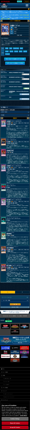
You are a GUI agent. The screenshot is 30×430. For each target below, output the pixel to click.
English (7, 51)
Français (16, 51)
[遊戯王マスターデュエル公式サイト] (15, 331)
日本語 (7, 48)
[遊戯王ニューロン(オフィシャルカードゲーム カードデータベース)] (4, 5)
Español (25, 51)
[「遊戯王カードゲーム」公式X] (15, 348)
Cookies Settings (14, 418)
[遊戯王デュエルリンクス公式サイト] (24, 326)
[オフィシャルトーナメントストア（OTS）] (15, 356)
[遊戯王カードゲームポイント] (15, 352)
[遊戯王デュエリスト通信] (5, 348)
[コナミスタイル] (24, 356)
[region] (15, 415)
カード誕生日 (6, 384)
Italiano (20, 51)
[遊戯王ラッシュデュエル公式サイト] (15, 326)
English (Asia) (16, 48)
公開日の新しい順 (7, 378)
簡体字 (21, 48)
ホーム (1, 9)
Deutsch (11, 51)
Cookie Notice (23, 415)
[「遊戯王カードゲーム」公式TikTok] (5, 352)
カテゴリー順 (6, 381)
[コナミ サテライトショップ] (5, 356)
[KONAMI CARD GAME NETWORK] (24, 352)
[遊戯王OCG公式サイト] (5, 326)
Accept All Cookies (15, 427)
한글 (11, 48)
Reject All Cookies (15, 423)
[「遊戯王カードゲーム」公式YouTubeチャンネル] (24, 348)
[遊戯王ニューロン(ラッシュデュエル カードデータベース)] (15, 360)
